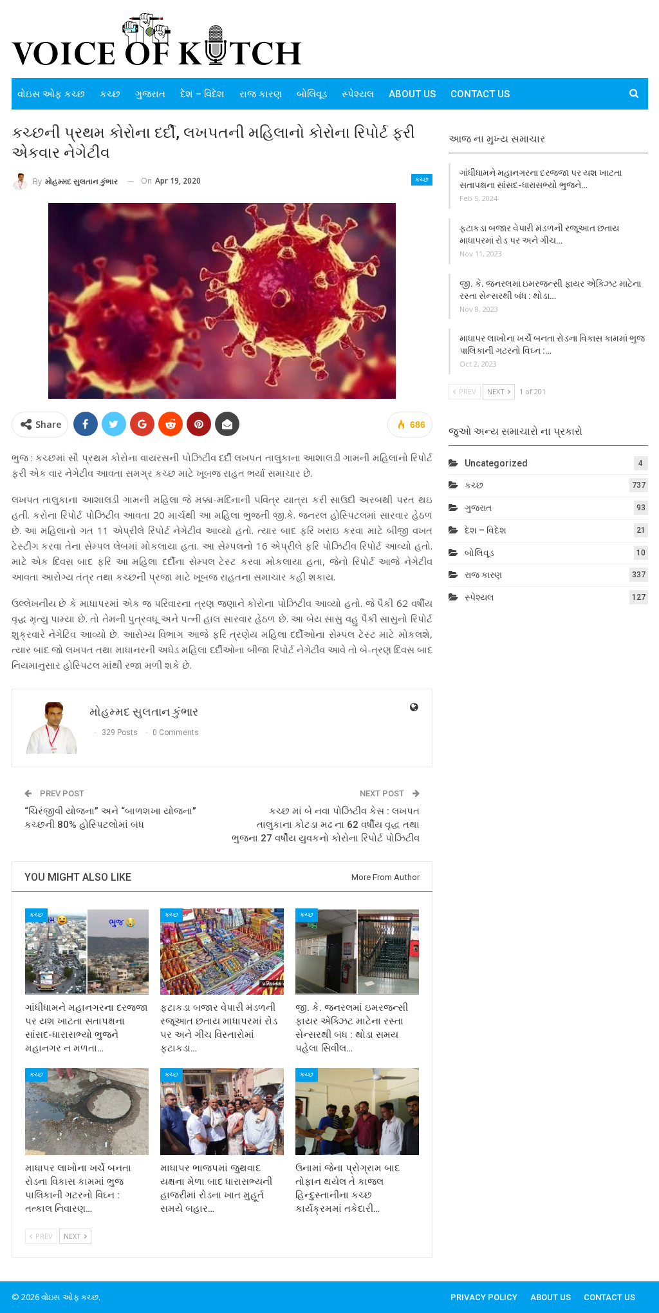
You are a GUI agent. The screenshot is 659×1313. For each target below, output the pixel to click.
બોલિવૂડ (312, 94)
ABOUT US (412, 94)
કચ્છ (110, 94)
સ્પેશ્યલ (358, 94)
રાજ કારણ (260, 94)
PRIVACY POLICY (483, 1297)
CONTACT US (480, 94)
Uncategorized (496, 463)
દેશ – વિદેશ (202, 94)
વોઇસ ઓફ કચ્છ (51, 94)
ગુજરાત (150, 94)
